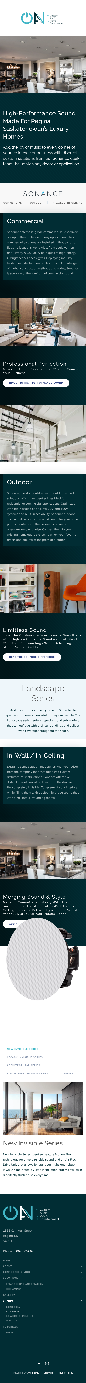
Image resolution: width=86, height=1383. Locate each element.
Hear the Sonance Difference (32, 657)
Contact (9, 1332)
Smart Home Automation (24, 1284)
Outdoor (36, 203)
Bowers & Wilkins (19, 1316)
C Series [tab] (67, 1073)
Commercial (12, 203)
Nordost (12, 1320)
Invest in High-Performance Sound (36, 383)
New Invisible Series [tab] (23, 1049)
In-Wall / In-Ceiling (67, 203)
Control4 (13, 1307)
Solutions (11, 1278)
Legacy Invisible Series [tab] (25, 1057)
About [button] (7, 1266)
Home (7, 1260)
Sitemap (48, 1372)
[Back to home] (43, 18)
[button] (5, 18)
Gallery (9, 1295)
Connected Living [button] (16, 1272)
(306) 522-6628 (24, 1251)
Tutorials (10, 1327)
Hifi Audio (13, 1289)
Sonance (12, 1311)
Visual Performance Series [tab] (28, 1073)
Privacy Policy (65, 1372)
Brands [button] (8, 1301)
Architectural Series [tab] (23, 1065)
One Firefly (33, 1372)
